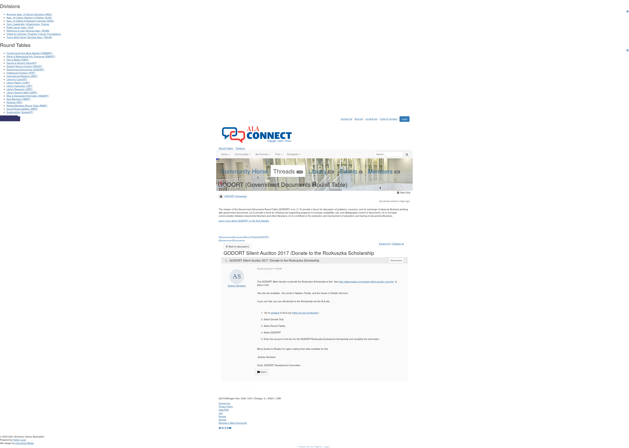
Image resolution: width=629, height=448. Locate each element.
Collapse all (398, 243)
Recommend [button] (396, 260)
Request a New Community (233, 423)
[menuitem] (347, 118)
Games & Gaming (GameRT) (22, 63)
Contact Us (346, 119)
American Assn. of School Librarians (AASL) (29, 14)
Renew (222, 416)
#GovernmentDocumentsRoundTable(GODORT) (244, 237)
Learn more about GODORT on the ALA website (244, 220)
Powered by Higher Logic (314, 446)
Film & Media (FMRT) (18, 59)
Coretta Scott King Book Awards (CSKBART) (30, 53)
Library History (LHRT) (18, 82)
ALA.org (359, 119)
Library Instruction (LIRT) (20, 86)
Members (383, 171)
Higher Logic (19, 439)
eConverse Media (24, 443)
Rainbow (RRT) (15, 102)
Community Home (244, 171)
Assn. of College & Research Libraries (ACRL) (30, 20)
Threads (287, 171)
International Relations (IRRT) (22, 76)
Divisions (240, 148)
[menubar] (370, 118)
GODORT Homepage (235, 196)
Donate (222, 419)
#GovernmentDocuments (232, 240)
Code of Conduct (388, 119)
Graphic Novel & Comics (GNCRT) (24, 66)
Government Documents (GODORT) (25, 69)
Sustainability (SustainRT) (20, 112)
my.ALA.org (371, 119)
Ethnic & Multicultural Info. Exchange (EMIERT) (31, 56)
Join (221, 413)
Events (350, 171)
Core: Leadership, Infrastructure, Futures (28, 24)
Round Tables (226, 148)
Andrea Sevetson (237, 285)
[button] (225, 154)
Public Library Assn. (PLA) (20, 27)
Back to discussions (238, 246)
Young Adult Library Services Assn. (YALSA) (29, 37)
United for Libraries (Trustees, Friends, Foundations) (34, 34)
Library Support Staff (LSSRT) (22, 92)
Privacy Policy (226, 406)
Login (404, 119)
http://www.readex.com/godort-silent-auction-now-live (366, 281)
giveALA (275, 312)
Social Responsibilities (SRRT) (22, 109)
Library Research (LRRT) (20, 89)
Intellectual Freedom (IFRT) (21, 72)
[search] (407, 154)
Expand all (384, 243)
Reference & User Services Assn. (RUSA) (28, 30)
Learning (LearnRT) (17, 79)
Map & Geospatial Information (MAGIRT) (28, 95)
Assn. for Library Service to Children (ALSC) (29, 17)
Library (320, 171)
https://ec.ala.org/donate (305, 312)
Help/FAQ (224, 409)
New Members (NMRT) (19, 99)
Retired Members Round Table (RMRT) (27, 105)
